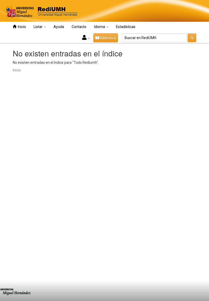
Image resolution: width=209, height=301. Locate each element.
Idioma (100, 27)
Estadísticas (125, 27)
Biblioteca (107, 38)
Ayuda (59, 27)
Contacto (79, 27)
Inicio (21, 27)
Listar (38, 27)
